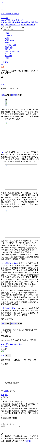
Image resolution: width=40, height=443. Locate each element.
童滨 (2, 85)
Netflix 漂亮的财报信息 (10, 263)
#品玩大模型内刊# (28, 25)
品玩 (2, 10)
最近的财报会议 (9, 308)
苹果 (2, 67)
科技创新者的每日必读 (10, 14)
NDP (2, 152)
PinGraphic (9, 25)
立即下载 (4, 347)
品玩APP (4, 20)
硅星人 (28, 22)
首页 (2, 22)
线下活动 (11, 20)
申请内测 (28, 441)
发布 (6, 395)
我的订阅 (16, 25)
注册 (2, 62)
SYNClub (8, 54)
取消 (2, 395)
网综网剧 (14, 95)
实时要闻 (8, 22)
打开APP (4, 18)
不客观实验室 (10, 45)
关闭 (2, 64)
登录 (21, 20)
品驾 (14, 22)
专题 (17, 20)
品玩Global (20, 22)
